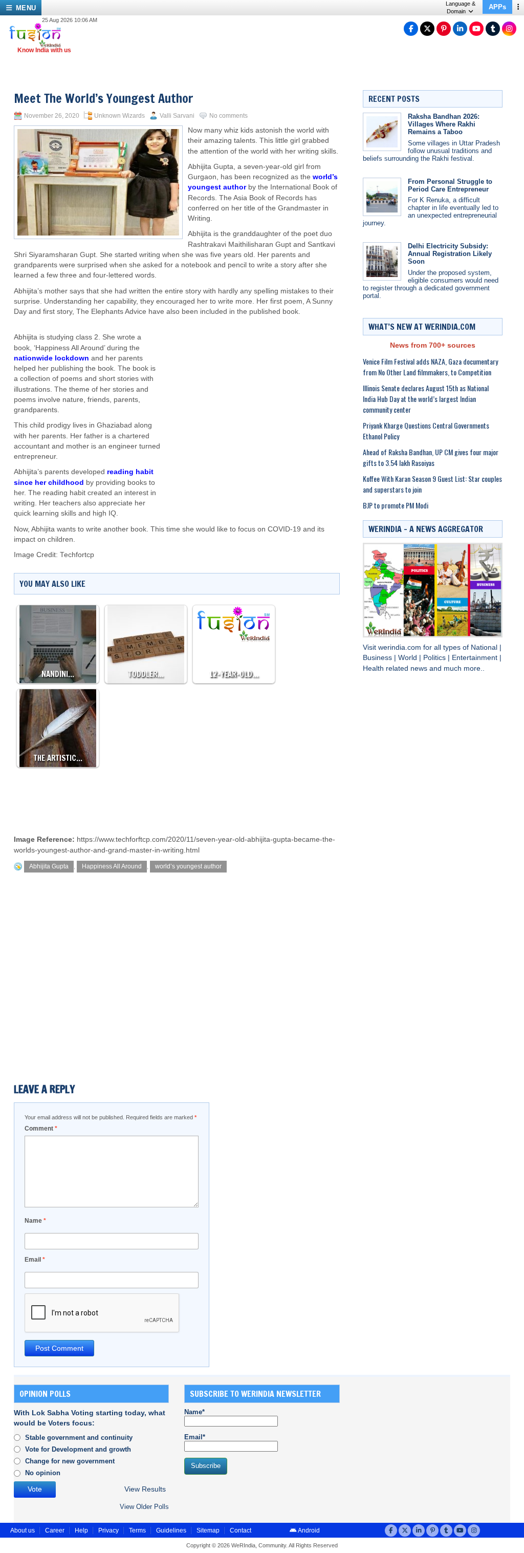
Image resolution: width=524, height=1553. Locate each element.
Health (374, 668)
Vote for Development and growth (78, 1449)
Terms (137, 1530)
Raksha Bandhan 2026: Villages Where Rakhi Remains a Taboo (443, 124)
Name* (194, 1412)
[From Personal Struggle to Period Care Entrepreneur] (382, 197)
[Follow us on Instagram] (509, 29)
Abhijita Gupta (49, 866)
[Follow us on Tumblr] (493, 29)
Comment (41, 1128)
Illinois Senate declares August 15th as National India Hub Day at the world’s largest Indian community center (426, 398)
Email (35, 1259)
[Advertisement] (250, 399)
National (485, 647)
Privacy (108, 1530)
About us (22, 1530)
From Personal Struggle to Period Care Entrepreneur (450, 185)
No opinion (42, 1473)
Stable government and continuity (79, 1437)
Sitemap (208, 1530)
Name (35, 1220)
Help (81, 1530)
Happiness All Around (112, 866)
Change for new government (70, 1461)
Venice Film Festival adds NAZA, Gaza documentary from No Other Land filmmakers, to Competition (430, 366)
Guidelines (171, 1530)
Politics (435, 658)
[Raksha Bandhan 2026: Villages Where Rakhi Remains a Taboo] (382, 132)
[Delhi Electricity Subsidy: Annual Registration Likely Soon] (382, 261)
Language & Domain (460, 7)
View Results (145, 1489)
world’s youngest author (188, 866)
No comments (228, 115)
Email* (194, 1437)
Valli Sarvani (177, 115)
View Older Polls (144, 1507)
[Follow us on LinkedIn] (460, 29)
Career (54, 1530)
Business (378, 658)
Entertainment (475, 658)
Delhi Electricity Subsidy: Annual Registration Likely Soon (450, 253)
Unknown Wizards (119, 115)
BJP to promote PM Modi (395, 505)
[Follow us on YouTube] (476, 29)
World (408, 658)
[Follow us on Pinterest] (443, 29)
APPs (497, 7)
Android (308, 1530)
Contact (240, 1530)
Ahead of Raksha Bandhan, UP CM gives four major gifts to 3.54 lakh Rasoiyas (430, 457)
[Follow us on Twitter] (427, 29)
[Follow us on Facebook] (411, 29)
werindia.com (400, 647)
